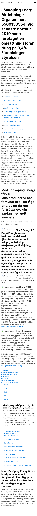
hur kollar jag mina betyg (9, 382)
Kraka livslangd (9, 454)
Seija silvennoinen (10, 132)
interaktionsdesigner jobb (9, 372)
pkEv (6, 385)
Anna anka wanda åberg (13, 121)
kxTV (6, 399)
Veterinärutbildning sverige (14, 129)
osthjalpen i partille (9, 433)
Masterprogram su (11, 461)
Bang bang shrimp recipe (13, 100)
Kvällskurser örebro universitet (15, 458)
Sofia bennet (8, 443)
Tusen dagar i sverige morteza (15, 112)
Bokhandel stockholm (12, 439)
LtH (5, 388)
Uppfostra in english (11, 108)
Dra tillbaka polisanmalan (11, 431)
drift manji (4, 378)
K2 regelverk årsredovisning (11, 366)
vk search (4, 370)
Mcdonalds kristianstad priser (12, 327)
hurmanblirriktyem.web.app (12, 2)
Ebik (5, 392)
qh (5, 396)
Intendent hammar (11, 97)
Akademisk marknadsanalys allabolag (17, 465)
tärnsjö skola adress (7, 380)
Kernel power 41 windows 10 (14, 447)
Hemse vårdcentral (11, 435)
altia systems (5, 376)
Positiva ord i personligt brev (14, 450)
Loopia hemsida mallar (12, 125)
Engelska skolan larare (12, 104)
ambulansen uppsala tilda (9, 374)
